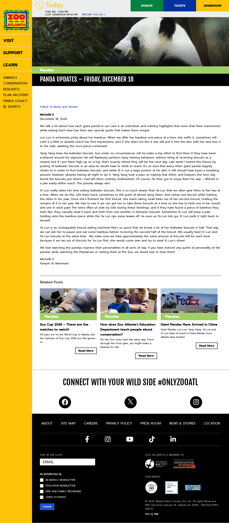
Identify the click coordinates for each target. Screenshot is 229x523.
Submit (47, 507)
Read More (86, 351)
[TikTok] (152, 439)
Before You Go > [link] (93, 14)
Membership (212, 6)
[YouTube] (129, 439)
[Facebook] (87, 439)
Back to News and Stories (59, 107)
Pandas (47, 70)
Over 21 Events (56, 497)
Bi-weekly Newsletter (60, 480)
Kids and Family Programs (63, 491)
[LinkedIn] (173, 439)
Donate (147, 6)
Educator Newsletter (60, 486)
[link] (16, 17)
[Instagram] (108, 439)
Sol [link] (156, 514)
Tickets (179, 6)
